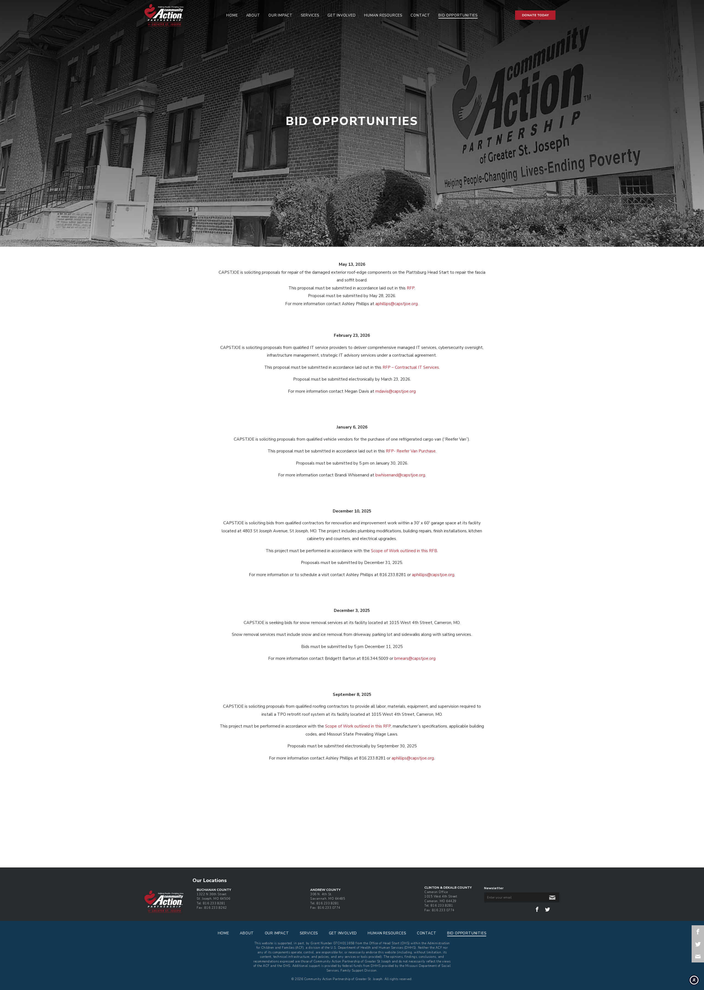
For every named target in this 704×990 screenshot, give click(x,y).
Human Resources (383, 15)
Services (310, 15)
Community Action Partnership (179, 15)
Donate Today (535, 15)
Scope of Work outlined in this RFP (358, 726)
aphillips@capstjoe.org (396, 304)
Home (232, 15)
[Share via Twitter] (698, 944)
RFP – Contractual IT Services (411, 367)
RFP (410, 288)
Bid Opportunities (458, 15)
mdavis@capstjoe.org (395, 391)
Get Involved (342, 15)
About (253, 15)
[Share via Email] (698, 956)
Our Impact (280, 15)
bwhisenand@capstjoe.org (400, 475)
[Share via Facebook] (698, 931)
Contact (420, 15)
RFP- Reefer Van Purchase (411, 451)
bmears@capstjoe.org (415, 658)
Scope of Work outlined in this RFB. (404, 551)
